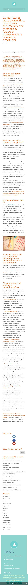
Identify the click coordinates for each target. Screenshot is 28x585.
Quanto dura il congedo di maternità (12, 480)
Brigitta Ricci (11, 204)
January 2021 (6, 522)
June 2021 (5, 510)
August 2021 (6, 506)
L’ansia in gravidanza (8, 482)
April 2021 (5, 515)
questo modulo (16, 568)
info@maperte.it (8, 565)
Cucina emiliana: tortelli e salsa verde (13, 461)
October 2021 (6, 501)
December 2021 (7, 496)
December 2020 (7, 525)
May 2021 (5, 513)
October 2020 (6, 529)
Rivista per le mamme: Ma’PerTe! (11, 489)
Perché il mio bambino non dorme (12, 485)
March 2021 (6, 517)
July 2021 (5, 508)
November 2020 (7, 527)
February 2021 (6, 520)
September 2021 (7, 503)
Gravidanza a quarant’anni (10, 487)
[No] (26, 579)
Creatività (5, 43)
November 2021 (7, 498)
